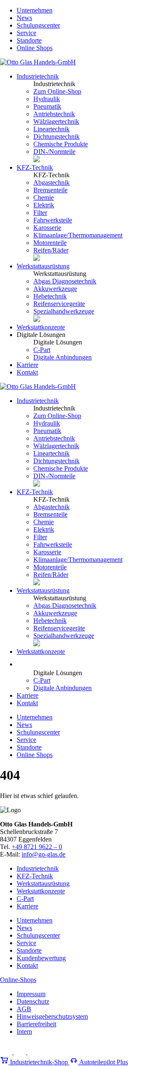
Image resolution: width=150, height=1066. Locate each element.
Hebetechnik (50, 296)
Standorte (29, 40)
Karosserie (47, 227)
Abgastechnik (51, 182)
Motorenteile (50, 242)
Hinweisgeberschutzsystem (52, 1016)
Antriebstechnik (54, 113)
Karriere (27, 364)
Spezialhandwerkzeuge (63, 311)
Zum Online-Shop (57, 91)
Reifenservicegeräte (59, 303)
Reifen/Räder (50, 250)
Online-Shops (18, 979)
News (24, 17)
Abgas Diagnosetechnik (64, 281)
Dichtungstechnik (56, 136)
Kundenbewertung (41, 957)
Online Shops (34, 47)
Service (26, 32)
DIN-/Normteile (54, 151)
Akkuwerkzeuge (55, 288)
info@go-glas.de (43, 854)
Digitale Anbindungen (62, 357)
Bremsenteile (50, 190)
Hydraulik (46, 98)
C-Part (41, 349)
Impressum (31, 993)
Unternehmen (34, 10)
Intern (24, 1031)
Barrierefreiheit (36, 1024)
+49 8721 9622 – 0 (37, 846)
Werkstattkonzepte (41, 327)
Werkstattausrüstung (43, 266)
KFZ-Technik (35, 167)
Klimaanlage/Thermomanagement (77, 235)
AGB (24, 1008)
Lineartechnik (51, 129)
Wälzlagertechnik (56, 121)
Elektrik (43, 205)
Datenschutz (33, 1001)
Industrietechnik (38, 76)
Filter (40, 212)
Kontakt (27, 372)
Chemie (43, 197)
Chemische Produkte (60, 144)
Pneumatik (47, 106)
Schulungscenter (38, 25)
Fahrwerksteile (52, 220)
